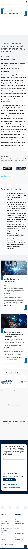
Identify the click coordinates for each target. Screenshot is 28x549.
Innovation (3, 542)
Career (14, 542)
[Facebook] (25, 507)
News (17, 542)
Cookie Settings (11, 544)
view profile (9, 479)
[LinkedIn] (2, 507)
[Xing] (10, 507)
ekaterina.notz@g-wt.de (13, 487)
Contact (7, 542)
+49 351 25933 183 (12, 484)
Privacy (6, 544)
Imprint (2, 544)
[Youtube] (17, 507)
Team (11, 542)
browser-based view (5, 176)
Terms (16, 544)
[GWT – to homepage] (6, 2)
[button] (2, 546)
